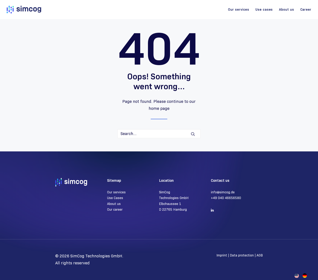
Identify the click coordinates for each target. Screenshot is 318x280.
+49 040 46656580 (226, 198)
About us (286, 10)
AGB (260, 255)
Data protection (242, 255)
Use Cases (115, 198)
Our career (115, 210)
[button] (193, 134)
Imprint (222, 255)
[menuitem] (240, 9)
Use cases (264, 10)
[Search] (159, 133)
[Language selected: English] (302, 275)
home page (159, 108)
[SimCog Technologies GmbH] (24, 9)
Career (305, 10)
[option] (306, 275)
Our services (238, 10)
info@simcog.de (223, 192)
